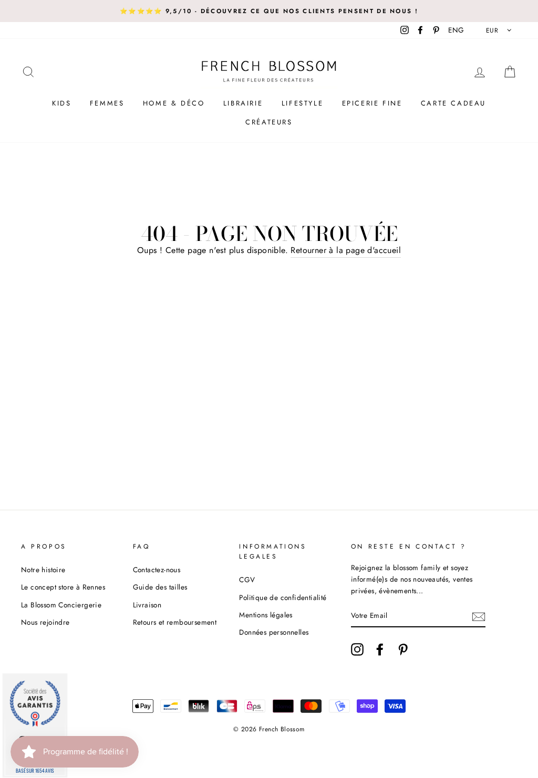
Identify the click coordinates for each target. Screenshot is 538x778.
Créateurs (268, 122)
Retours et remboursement (175, 622)
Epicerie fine (372, 103)
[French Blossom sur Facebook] (380, 649)
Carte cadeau (453, 103)
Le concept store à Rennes (63, 587)
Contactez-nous (157, 569)
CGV (247, 579)
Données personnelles (273, 632)
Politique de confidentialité (282, 597)
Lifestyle (302, 103)
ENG (456, 30)
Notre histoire (43, 569)
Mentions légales (265, 614)
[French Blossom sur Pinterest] (403, 649)
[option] (269, 11)
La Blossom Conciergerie (61, 605)
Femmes (107, 103)
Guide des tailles (160, 587)
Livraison (147, 605)
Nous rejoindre (45, 622)
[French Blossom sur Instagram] (357, 649)
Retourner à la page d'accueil (346, 250)
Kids (61, 103)
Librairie (243, 103)
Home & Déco (174, 103)
